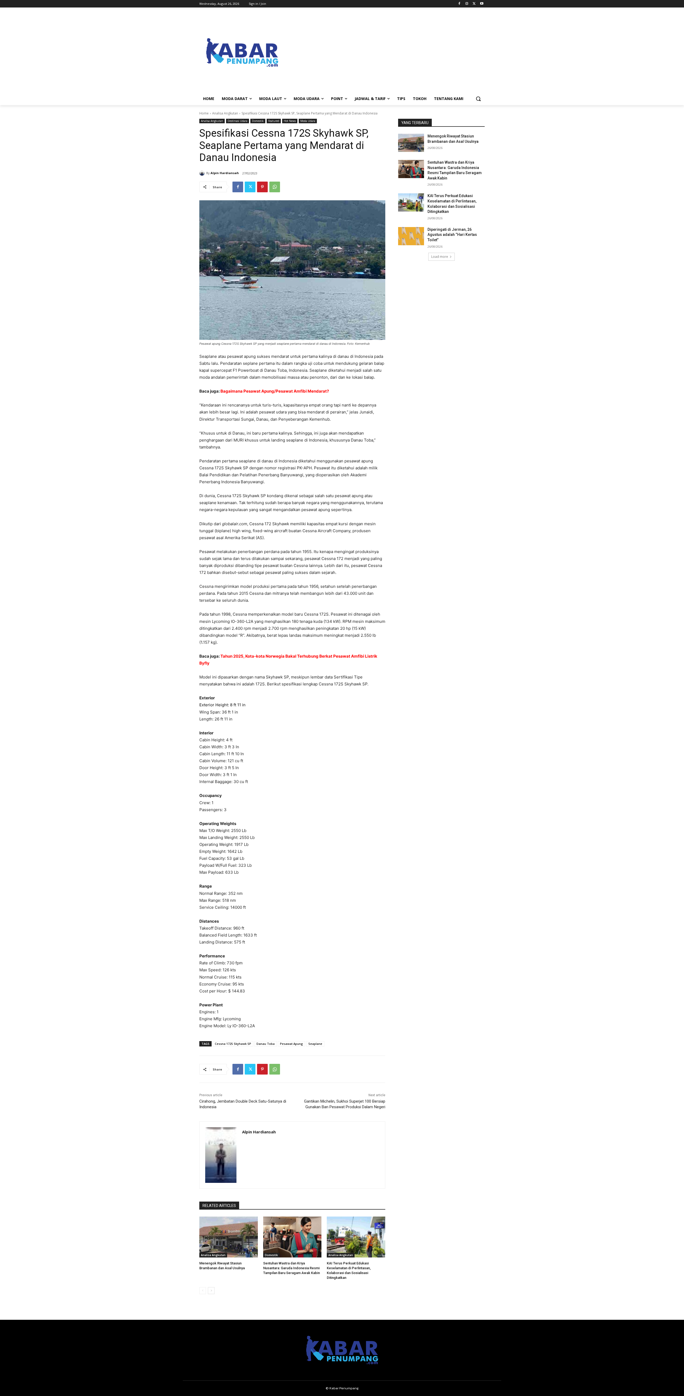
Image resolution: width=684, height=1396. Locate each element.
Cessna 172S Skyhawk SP (233, 1044)
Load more (439, 256)
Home (204, 113)
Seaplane (315, 1044)
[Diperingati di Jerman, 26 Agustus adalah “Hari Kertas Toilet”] (411, 236)
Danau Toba (265, 1044)
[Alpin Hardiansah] (202, 173)
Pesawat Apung (291, 1044)
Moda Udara (307, 121)
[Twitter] (474, 4)
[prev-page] (202, 1290)
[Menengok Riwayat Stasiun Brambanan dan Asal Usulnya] (228, 1237)
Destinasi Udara (237, 121)
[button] (478, 98)
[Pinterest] (262, 187)
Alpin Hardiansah (225, 173)
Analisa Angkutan (225, 113)
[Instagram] (467, 4)
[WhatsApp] (274, 187)
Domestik (258, 121)
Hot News (290, 121)
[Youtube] (482, 4)
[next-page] (211, 1290)
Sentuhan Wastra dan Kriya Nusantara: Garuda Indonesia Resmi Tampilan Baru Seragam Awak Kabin (291, 1268)
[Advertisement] (385, 52)
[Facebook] (459, 4)
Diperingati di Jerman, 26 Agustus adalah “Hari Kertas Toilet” (452, 234)
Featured (273, 121)
